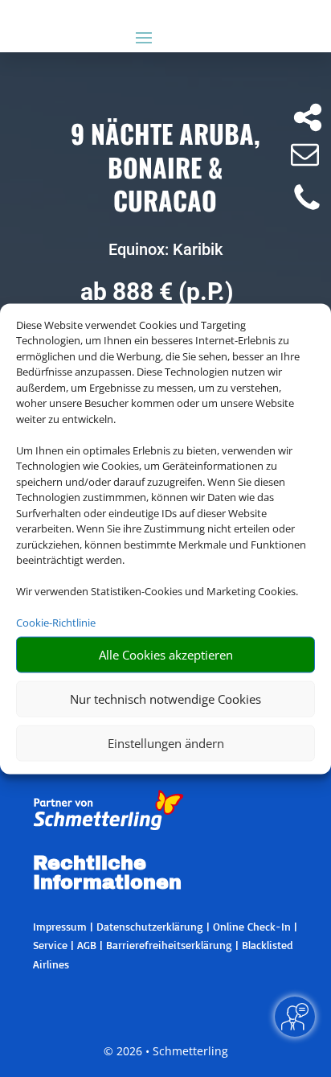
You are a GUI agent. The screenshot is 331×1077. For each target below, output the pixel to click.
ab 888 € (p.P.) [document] (157, 291)
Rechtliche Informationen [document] (107, 873)
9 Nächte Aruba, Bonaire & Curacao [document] (165, 168)
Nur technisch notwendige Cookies (165, 699)
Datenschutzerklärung (149, 926)
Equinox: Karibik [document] (165, 249)
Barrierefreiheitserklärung (169, 945)
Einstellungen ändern (166, 743)
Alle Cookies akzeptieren (166, 655)
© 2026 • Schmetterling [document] (166, 1051)
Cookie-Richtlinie (56, 622)
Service (50, 945)
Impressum (60, 926)
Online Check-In (252, 926)
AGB (86, 945)
